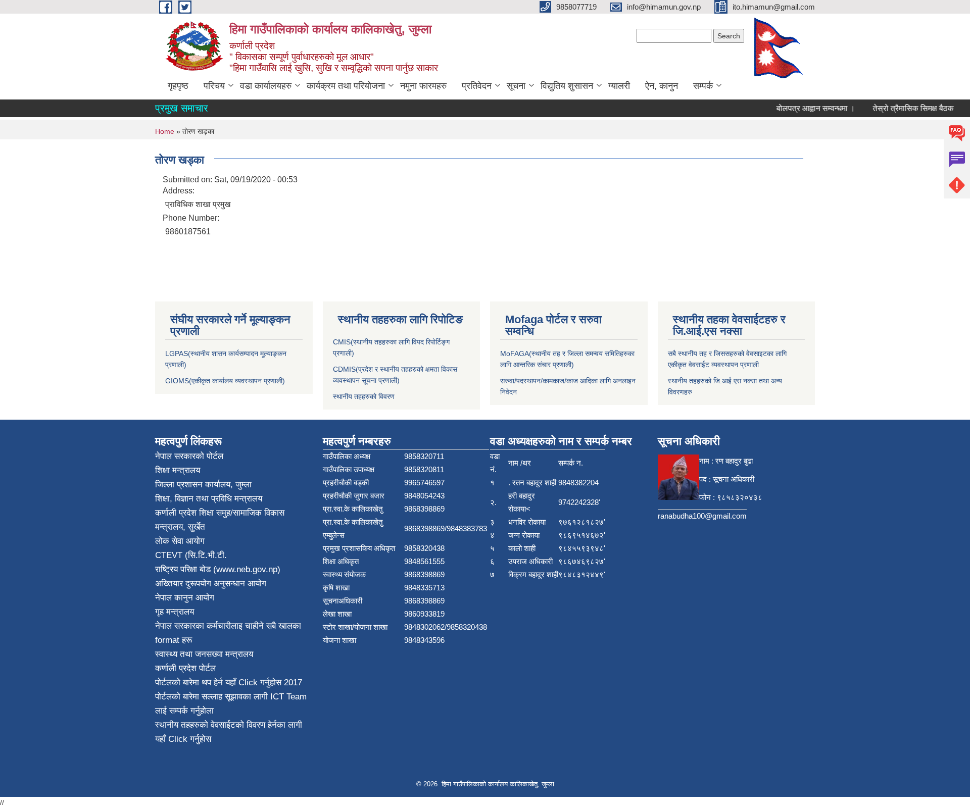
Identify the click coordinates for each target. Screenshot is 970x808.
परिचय (214, 86)
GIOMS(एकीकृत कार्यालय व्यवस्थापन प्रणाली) (225, 381)
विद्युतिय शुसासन (567, 86)
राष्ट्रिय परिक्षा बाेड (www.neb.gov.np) (217, 569)
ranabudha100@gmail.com (702, 516)
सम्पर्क (703, 86)
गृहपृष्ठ (178, 86)
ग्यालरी (619, 86)
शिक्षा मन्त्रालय (177, 470)
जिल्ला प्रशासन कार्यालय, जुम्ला (203, 484)
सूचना (516, 86)
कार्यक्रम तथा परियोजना (346, 86)
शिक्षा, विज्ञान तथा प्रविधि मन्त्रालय (208, 498)
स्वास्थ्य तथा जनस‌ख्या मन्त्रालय (204, 654)
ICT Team (288, 696)
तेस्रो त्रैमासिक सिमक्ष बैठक (904, 108)
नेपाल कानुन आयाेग (184, 597)
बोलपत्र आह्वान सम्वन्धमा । (806, 108)
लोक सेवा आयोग (180, 541)
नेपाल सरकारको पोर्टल (189, 456)
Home (164, 131)
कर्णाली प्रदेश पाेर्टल (185, 668)
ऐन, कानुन (661, 86)
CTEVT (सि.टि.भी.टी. (191, 555)
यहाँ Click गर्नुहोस (253, 682)
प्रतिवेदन (477, 86)
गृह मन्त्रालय (174, 612)
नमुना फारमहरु (423, 86)
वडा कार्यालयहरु (266, 86)
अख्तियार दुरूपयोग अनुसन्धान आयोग (210, 583)
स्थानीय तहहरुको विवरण (364, 396)
